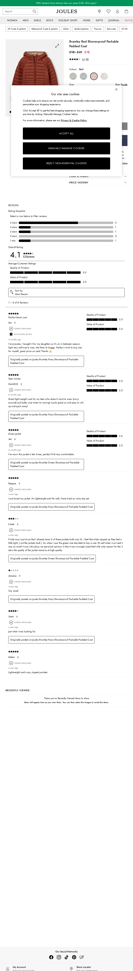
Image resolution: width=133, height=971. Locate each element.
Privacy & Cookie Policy (74, 120)
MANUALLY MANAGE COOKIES (66, 148)
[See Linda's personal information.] (17, 524)
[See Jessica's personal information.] (19, 575)
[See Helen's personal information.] (17, 657)
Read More (122, 163)
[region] (66, 130)
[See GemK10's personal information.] (21, 384)
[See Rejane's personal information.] (19, 483)
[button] (11, 112)
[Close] (116, 89)
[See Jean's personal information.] (16, 616)
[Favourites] (108, 11)
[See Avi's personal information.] (14, 322)
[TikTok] (66, 957)
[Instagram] (59, 957)
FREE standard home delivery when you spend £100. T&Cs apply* (66, 3)
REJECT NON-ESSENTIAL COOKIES (66, 163)
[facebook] (51, 957)
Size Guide (121, 84)
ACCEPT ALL (66, 133)
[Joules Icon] (66, 11)
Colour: (73, 69)
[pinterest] (74, 957)
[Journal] (82, 957)
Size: (71, 84)
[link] (117, 11)
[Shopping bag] (126, 11)
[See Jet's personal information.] (14, 439)
